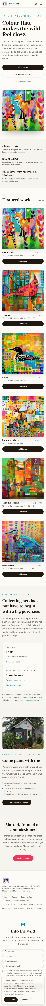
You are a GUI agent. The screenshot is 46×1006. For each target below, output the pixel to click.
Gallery (5, 897)
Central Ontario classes (22, 901)
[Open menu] (41, 3)
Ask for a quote (23, 858)
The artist (6, 901)
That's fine (10, 1000)
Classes (15, 897)
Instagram (6, 908)
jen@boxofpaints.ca (31, 700)
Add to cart (23, 261)
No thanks (25, 1000)
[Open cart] (35, 4)
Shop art (24, 67)
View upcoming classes (18, 802)
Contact (40, 904)
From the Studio (27, 897)
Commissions (19, 908)
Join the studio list (24, 82)
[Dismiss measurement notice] (41, 980)
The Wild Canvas (9, 904)
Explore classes (24, 74)
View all (41, 200)
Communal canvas (26, 904)
